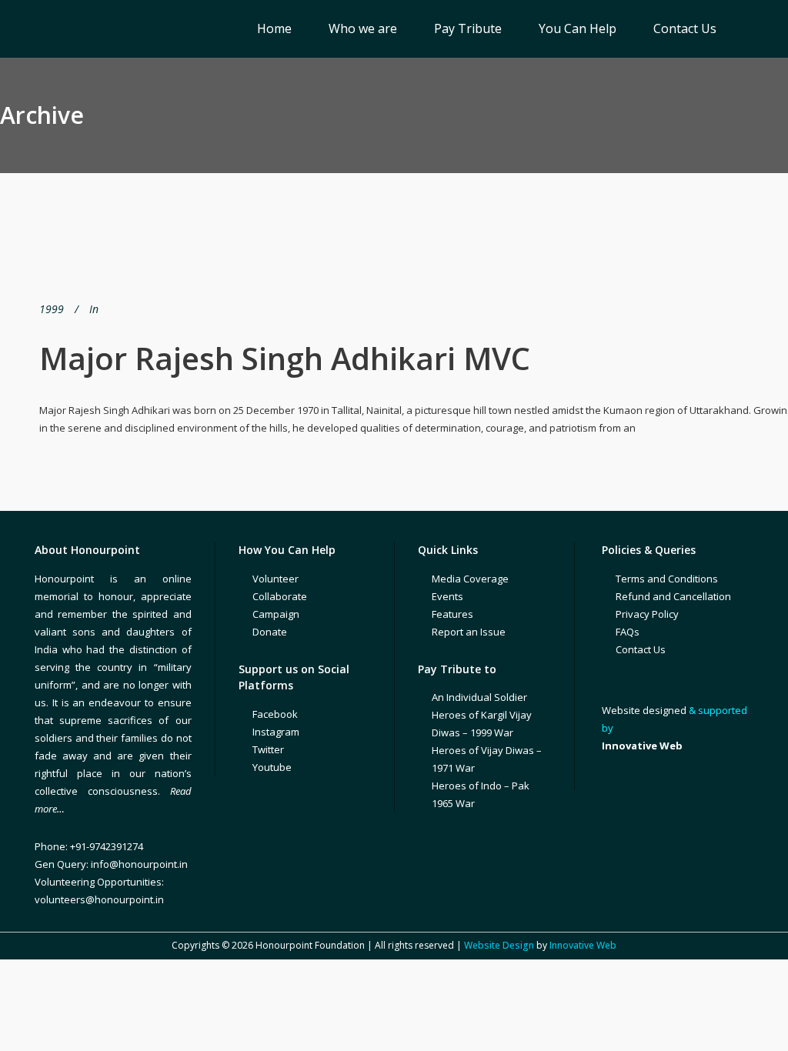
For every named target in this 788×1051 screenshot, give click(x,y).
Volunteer (275, 579)
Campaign (275, 614)
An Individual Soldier (479, 697)
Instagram (275, 732)
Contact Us (641, 649)
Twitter (268, 749)
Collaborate (279, 596)
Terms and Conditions (667, 579)
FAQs (627, 632)
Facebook (275, 714)
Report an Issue (469, 632)
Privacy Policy (647, 614)
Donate (269, 632)
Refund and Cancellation (673, 596)
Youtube (272, 767)
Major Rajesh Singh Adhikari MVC (284, 358)
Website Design (499, 945)
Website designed (644, 710)
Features (452, 614)
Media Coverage (470, 579)
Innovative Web (582, 945)
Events (447, 596)
